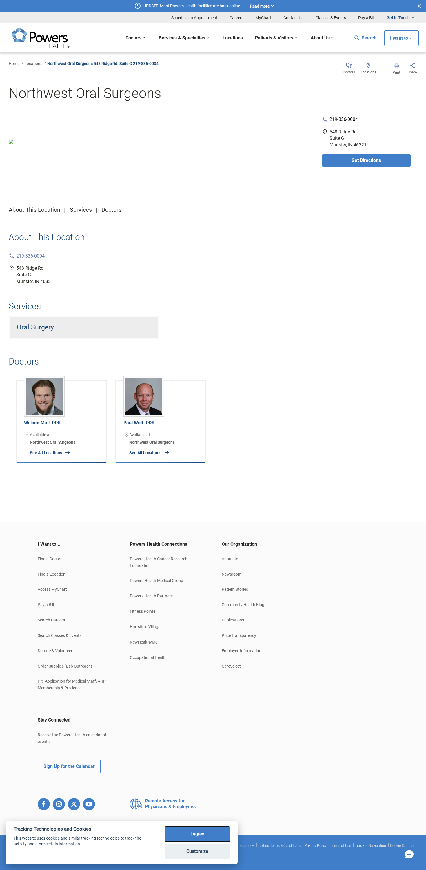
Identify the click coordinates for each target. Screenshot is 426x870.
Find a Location (51, 574)
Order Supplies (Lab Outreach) (65, 666)
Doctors (111, 209)
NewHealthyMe (143, 642)
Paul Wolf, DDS (138, 422)
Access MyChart (52, 589)
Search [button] (368, 38)
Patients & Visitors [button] (274, 38)
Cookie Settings (402, 846)
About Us (230, 559)
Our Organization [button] (239, 544)
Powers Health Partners (151, 596)
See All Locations (46, 452)
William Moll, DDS (42, 422)
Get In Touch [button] (398, 17)
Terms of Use (341, 846)
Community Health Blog (243, 604)
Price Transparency (239, 635)
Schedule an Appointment (194, 17)
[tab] (75, 544)
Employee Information (241, 650)
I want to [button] (399, 38)
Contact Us (293, 17)
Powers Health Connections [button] (158, 544)
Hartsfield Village (145, 626)
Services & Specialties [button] (182, 38)
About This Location (34, 209)
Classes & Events (331, 17)
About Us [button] (320, 38)
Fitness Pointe (142, 611)
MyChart (263, 17)
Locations (33, 63)
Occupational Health (148, 657)
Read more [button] (260, 6)
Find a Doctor (50, 559)
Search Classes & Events (59, 635)
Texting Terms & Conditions (279, 846)
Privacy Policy (316, 846)
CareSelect (231, 666)
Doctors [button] (133, 38)
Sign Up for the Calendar (69, 766)
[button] (409, 855)
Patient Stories (235, 589)
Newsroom (231, 574)
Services (81, 209)
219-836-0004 (343, 119)
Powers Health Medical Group (156, 580)
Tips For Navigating (370, 846)
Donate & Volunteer (55, 650)
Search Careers (51, 620)
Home (14, 63)
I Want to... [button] (49, 544)
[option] (61, 417)
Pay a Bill (366, 17)
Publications (233, 620)
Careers (236, 17)
